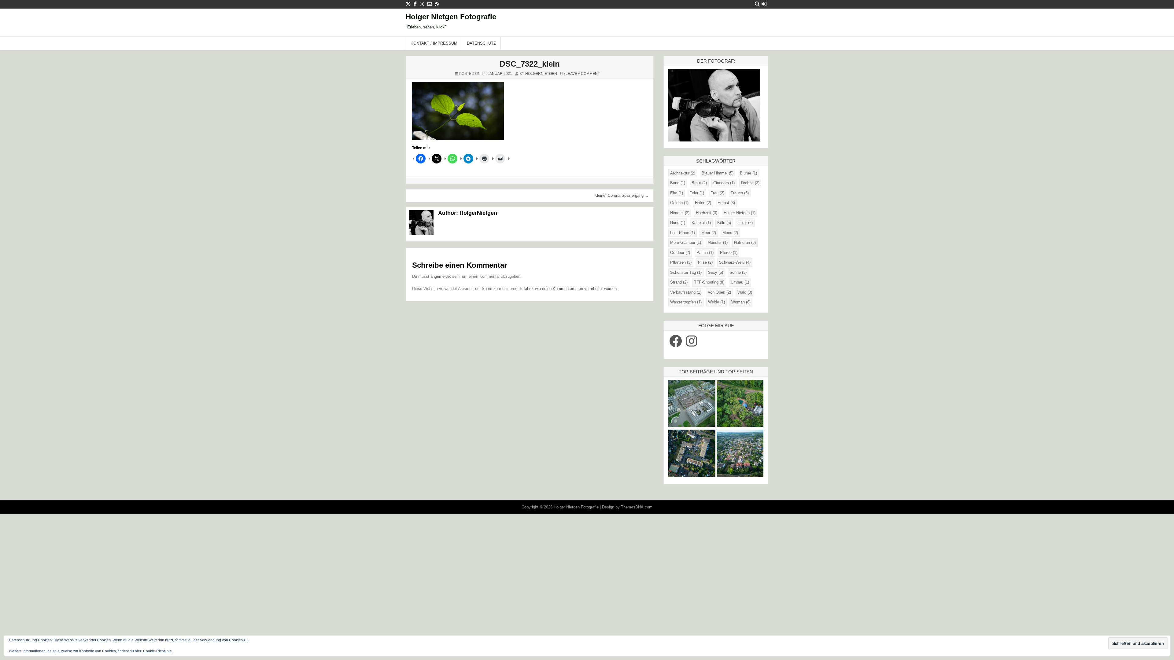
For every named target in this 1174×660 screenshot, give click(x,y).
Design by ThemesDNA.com (627, 507)
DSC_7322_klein (530, 63)
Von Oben (719, 292)
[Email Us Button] (429, 4)
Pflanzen (681, 262)
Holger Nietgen (739, 213)
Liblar (745, 222)
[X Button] (408, 4)
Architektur (682, 173)
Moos (730, 232)
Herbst (726, 202)
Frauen (740, 193)
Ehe (676, 193)
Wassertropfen (686, 302)
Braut (699, 183)
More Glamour (685, 242)
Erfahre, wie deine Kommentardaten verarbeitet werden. (569, 288)
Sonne (738, 272)
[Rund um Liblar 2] (740, 404)
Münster (717, 242)
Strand (679, 282)
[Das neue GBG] (691, 404)
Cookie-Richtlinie (157, 651)
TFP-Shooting (709, 282)
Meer (708, 232)
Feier (696, 193)
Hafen (703, 202)
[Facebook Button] (415, 4)
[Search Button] (757, 4)
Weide (716, 302)
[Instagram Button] (422, 4)
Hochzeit (706, 213)
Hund (677, 222)
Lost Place (682, 232)
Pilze (705, 262)
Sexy (715, 272)
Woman (741, 302)
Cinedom (724, 183)
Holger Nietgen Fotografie (451, 17)
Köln (724, 222)
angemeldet (440, 276)
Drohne (750, 183)
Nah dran (745, 242)
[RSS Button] (437, 4)
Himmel (679, 213)
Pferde (728, 252)
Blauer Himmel (717, 173)
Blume (748, 173)
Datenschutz (481, 43)
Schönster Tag (686, 272)
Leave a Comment (583, 74)
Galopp (679, 202)
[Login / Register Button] (764, 4)
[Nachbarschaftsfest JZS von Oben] (691, 454)
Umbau (740, 282)
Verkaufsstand (685, 292)
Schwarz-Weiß (735, 262)
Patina (705, 252)
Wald (744, 292)
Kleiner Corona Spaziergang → (621, 195)
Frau (717, 193)
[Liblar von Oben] (740, 454)
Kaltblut (701, 222)
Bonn (677, 183)
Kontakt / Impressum (434, 43)
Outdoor (680, 252)
